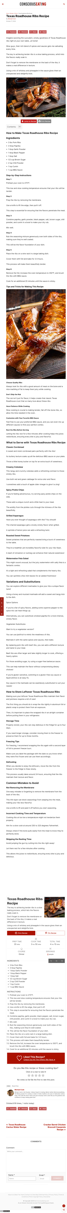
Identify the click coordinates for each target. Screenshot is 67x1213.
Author (8, 1086)
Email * (42, 1175)
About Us (11, 1194)
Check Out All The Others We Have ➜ (39, 1059)
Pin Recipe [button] (52, 933)
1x (51, 961)
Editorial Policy (43, 1194)
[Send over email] (2, 614)
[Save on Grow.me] (2, 610)
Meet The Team (19, 1194)
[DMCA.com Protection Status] (36, 1208)
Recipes (12, 13)
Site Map (35, 1194)
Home (7, 13)
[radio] (28, 1076)
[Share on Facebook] (2, 599)
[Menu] (3, 4)
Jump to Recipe (30, 121)
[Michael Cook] (10, 1093)
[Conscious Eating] (33, 4)
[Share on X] (2, 603)
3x (62, 961)
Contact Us (28, 1194)
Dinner (16, 13)
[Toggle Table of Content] (19, 126)
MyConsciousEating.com (41, 1201)
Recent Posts (15, 1086)
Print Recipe (45, 121)
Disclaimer (47, 1197)
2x (56, 961)
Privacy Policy (53, 1194)
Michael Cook (12, 19)
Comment (10, 1148)
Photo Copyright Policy (36, 1197)
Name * (11, 1175)
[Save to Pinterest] (2, 606)
